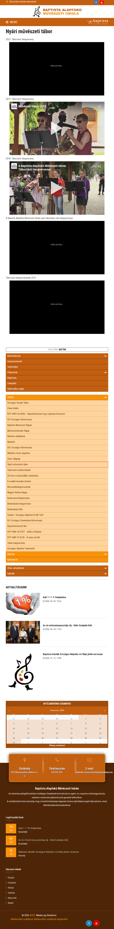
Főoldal (11, 878)
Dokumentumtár (14, 361)
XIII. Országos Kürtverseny (19, 447)
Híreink (11, 888)
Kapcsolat (12, 898)
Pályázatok (12, 372)
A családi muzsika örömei (19, 481)
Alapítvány (12, 377)
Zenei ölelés (13, 408)
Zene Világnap (13, 458)
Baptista (11, 554)
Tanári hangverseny (16, 543)
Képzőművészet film (17, 526)
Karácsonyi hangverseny (18, 498)
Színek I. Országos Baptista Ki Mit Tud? (25, 515)
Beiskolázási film (15, 509)
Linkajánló (11, 383)
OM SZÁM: (57, 349)
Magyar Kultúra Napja (17, 492)
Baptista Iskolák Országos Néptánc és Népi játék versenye (73, 654)
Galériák (11, 573)
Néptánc (11, 441)
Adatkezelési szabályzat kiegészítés (51, 919)
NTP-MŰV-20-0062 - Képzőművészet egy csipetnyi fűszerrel (36, 413)
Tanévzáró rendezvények (19, 470)
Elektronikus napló (15, 388)
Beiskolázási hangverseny (19, 503)
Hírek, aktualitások (15, 568)
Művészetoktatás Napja (18, 430)
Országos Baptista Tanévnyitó (21, 548)
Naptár (11, 903)
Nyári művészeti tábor (17, 464)
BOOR (32, 915)
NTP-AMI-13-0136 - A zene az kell (23, 537)
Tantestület (12, 366)
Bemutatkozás (14, 355)
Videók (10, 397)
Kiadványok (12, 559)
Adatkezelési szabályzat (22, 919)
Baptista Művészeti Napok (19, 425)
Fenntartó (12, 883)
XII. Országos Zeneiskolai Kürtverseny (24, 520)
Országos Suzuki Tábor (18, 402)
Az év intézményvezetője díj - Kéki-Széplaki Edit (67, 625)
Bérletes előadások (16, 436)
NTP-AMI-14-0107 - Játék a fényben (24, 531)
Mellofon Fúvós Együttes (18, 453)
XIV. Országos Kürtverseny (19, 419)
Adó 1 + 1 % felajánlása (54, 597)
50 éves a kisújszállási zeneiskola (22, 475)
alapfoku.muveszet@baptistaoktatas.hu (94, 772)
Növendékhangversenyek (18, 487)
